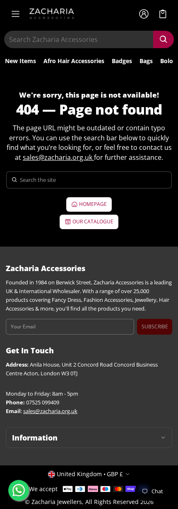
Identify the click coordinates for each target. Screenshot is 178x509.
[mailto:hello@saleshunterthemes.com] (93, 157)
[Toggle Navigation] (15, 13)
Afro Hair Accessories (73, 61)
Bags (146, 61)
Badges (122, 61)
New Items (20, 61)
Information (35, 438)
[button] (163, 14)
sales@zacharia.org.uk (57, 157)
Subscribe (155, 326)
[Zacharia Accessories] (52, 13)
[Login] (143, 13)
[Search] (163, 39)
